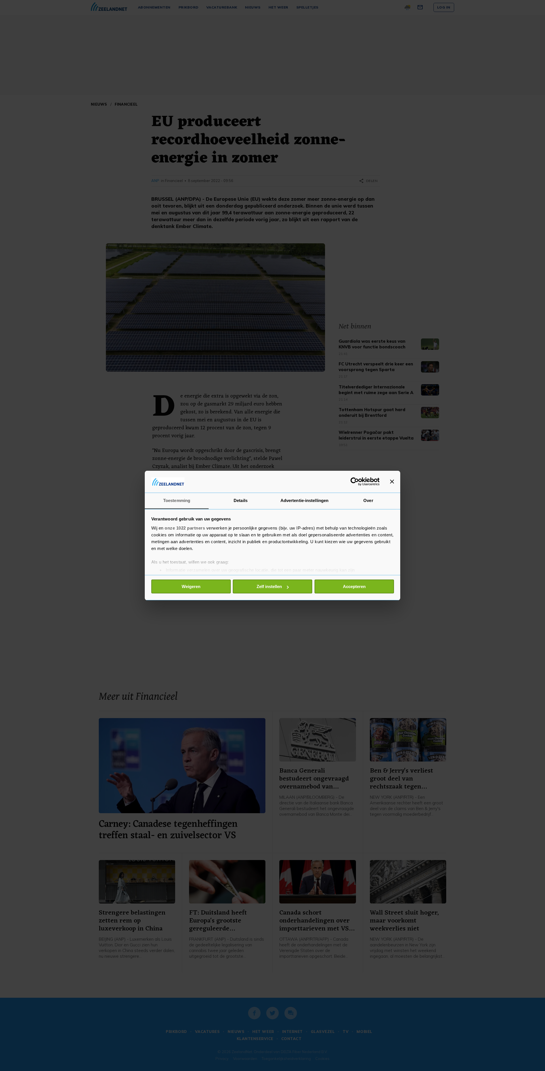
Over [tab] (368, 500)
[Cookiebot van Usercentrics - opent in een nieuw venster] (355, 481)
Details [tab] (241, 500)
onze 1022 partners (185, 528)
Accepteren (354, 586)
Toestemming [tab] (176, 500)
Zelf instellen (269, 586)
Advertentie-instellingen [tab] (304, 500)
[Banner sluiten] (392, 482)
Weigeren (191, 586)
